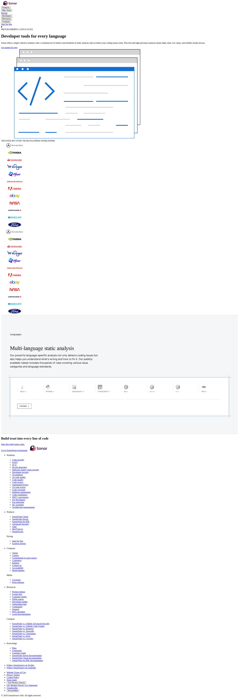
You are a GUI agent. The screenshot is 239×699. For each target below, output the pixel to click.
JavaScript (77, 392)
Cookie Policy (13, 677)
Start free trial (7, 444)
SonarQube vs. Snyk (21, 636)
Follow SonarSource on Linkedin (21, 668)
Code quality (17, 480)
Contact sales (18, 444)
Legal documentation (21, 614)
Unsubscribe (12, 688)
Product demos (18, 592)
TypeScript (103, 392)
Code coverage (18, 490)
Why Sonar (6, 10)
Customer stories (19, 597)
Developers (6, 16)
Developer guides (20, 602)
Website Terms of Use (16, 672)
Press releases (18, 582)
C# (125, 392)
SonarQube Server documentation (27, 655)
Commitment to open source (24, 558)
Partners (15, 563)
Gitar (14, 526)
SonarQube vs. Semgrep (22, 628)
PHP (203, 392)
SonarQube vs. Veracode (23, 631)
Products (5, 8)
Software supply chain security (25, 470)
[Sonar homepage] (10, 5)
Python (49, 392)
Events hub (17, 594)
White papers (18, 599)
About (15, 553)
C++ (151, 392)
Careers (15, 555)
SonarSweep (17, 531)
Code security (18, 460)
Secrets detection (19, 467)
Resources (6, 19)
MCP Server (17, 529)
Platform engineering (21, 492)
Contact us (16, 565)
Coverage (16, 580)
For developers (18, 500)
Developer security (20, 472)
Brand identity (18, 570)
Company (6, 22)
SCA (14, 465)
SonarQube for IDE (20, 521)
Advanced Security (20, 524)
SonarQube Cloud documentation (26, 658)
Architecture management (23, 507)
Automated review (20, 485)
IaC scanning (18, 505)
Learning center (19, 653)
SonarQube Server (20, 519)
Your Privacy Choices (16, 683)
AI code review (19, 487)
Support (15, 609)
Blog (14, 648)
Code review (17, 482)
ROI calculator (18, 612)
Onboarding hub (19, 604)
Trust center (12, 680)
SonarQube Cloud (20, 516)
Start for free (6, 24)
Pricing (4, 13)
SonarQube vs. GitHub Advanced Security (31, 623)
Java (22, 392)
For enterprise (18, 502)
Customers (16, 560)
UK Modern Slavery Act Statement (22, 685)
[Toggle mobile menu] (119, 27)
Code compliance (19, 495)
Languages (17, 650)
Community (17, 607)
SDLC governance (20, 497)
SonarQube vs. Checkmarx (24, 633)
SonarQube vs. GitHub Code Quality (28, 626)
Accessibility (17, 568)
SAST (15, 462)
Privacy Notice (13, 675)
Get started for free (9, 47)
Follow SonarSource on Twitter (20, 665)
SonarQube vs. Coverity (22, 638)
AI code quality (19, 477)
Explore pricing (19, 543)
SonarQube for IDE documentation (27, 660)
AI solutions (17, 475)
